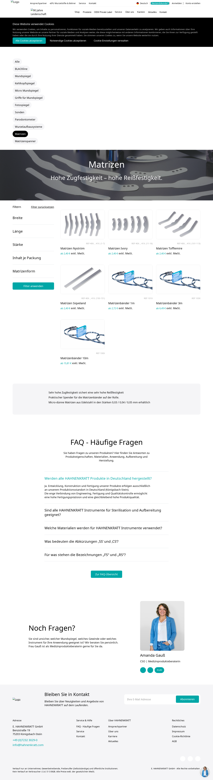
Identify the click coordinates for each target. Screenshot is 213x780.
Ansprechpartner (38, 3)
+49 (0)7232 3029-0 (25, 740)
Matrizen (20, 134)
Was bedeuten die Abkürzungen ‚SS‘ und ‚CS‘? (81, 541)
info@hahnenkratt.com (28, 745)
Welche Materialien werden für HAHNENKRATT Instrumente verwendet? (103, 528)
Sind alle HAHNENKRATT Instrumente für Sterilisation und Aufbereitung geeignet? (102, 512)
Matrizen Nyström (72, 248)
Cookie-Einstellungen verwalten (111, 40)
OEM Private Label (103, 12)
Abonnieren (187, 699)
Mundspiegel (23, 76)
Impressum (178, 731)
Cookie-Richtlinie (181, 736)
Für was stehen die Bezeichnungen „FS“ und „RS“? (85, 554)
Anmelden (177, 3)
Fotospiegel (22, 105)
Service (82, 3)
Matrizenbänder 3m (169, 303)
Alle (17, 61)
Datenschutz (179, 726)
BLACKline (21, 69)
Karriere (112, 736)
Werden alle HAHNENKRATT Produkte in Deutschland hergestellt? (98, 478)
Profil (159, 670)
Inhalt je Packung (27, 258)
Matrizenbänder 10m (74, 358)
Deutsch (143, 3)
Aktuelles (152, 12)
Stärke (18, 244)
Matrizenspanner (25, 141)
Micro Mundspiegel (27, 90)
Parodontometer (25, 119)
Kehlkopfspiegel (25, 83)
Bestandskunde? (160, 3)
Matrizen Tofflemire (169, 248)
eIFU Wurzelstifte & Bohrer (63, 3)
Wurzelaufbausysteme (28, 126)
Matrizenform (24, 271)
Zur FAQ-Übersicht (106, 574)
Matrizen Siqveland (73, 303)
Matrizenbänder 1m (121, 303)
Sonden (19, 112)
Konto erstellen (193, 3)
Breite (18, 217)
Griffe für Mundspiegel (29, 97)
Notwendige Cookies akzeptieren (68, 40)
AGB (174, 741)
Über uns (113, 731)
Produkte (87, 12)
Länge (18, 231)
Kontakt (92, 3)
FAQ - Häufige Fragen (88, 726)
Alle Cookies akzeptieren (29, 40)
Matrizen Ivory (118, 248)
